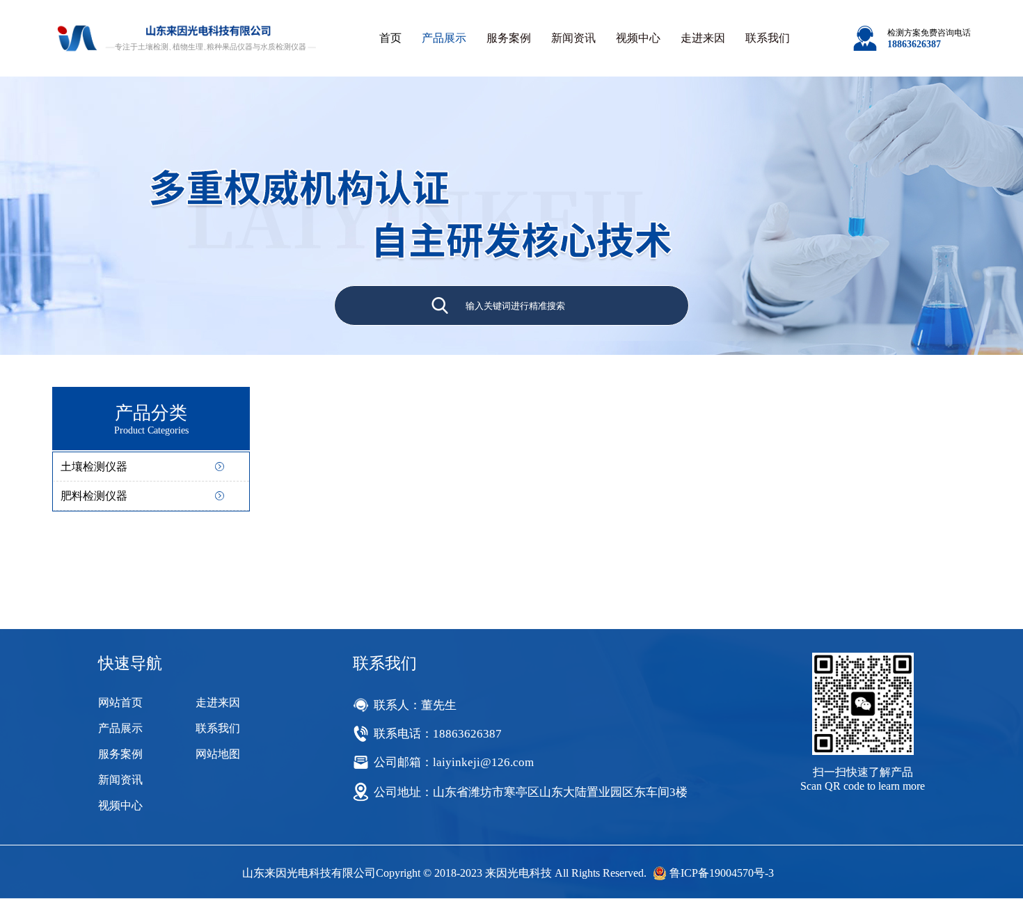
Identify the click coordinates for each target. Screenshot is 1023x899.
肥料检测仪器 (94, 496)
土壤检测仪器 (94, 466)
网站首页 (120, 702)
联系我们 (767, 38)
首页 (390, 38)
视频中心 (638, 38)
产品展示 (444, 38)
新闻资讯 (573, 38)
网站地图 (218, 754)
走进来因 (703, 38)
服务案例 (508, 38)
